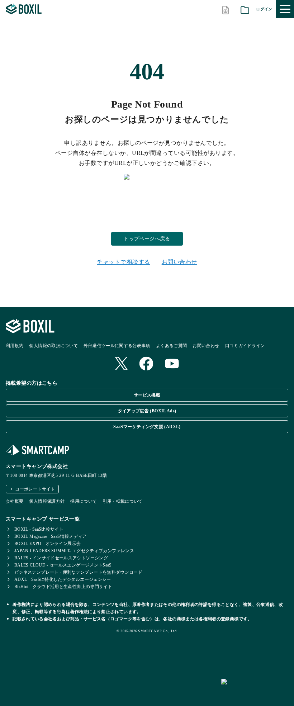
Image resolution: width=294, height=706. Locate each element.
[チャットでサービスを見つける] (254, 689)
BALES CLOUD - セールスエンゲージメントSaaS (63, 565)
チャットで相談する (123, 262)
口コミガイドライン (245, 345)
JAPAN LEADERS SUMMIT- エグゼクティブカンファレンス (74, 550)
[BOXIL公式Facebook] (146, 364)
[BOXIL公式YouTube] (172, 364)
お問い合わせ (179, 262)
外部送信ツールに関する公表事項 (117, 345)
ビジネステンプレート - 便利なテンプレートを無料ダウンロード (78, 572)
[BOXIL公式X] (121, 364)
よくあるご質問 (171, 345)
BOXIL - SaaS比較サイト (38, 529)
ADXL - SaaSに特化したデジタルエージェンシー (62, 579)
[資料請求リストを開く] (245, 9)
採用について (83, 501)
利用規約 (14, 345)
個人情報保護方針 (47, 501)
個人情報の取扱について (53, 345)
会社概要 (14, 501)
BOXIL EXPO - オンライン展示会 (47, 543)
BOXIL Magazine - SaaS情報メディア (50, 536)
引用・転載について (123, 501)
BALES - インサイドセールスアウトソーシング (61, 557)
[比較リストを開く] (225, 9)
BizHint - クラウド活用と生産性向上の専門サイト (63, 586)
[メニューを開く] (285, 9)
